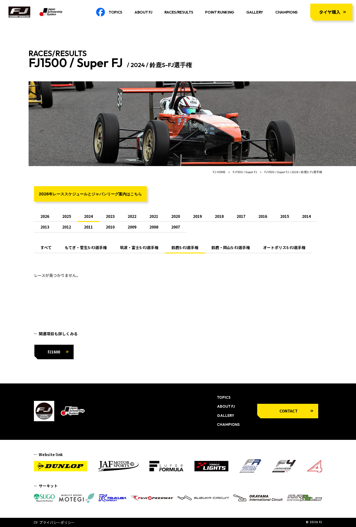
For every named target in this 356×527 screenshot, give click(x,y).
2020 (175, 216)
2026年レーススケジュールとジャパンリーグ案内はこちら (90, 193)
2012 (66, 227)
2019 (197, 216)
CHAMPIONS (286, 12)
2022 (132, 216)
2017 (241, 216)
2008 (153, 227)
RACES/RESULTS (178, 12)
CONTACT (288, 411)
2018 (219, 216)
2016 (262, 216)
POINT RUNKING (219, 12)
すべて (46, 247)
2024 (88, 216)
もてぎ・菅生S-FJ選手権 (86, 247)
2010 (110, 227)
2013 (44, 227)
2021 (153, 216)
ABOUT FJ (143, 12)
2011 (88, 227)
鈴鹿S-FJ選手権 (184, 247)
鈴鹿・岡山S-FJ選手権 (230, 247)
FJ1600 (54, 352)
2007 (175, 227)
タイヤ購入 (330, 12)
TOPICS (115, 12)
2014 (306, 216)
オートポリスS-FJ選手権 (284, 247)
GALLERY (254, 12)
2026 (44, 216)
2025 (66, 216)
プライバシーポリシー (57, 522)
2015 (284, 216)
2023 (110, 216)
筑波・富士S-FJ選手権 (139, 247)
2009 (132, 227)
